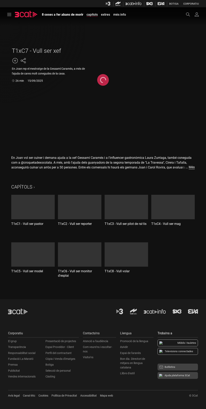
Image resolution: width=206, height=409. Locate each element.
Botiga (173, 3)
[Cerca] (189, 14)
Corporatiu (191, 3)
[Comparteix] (23, 60)
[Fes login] (196, 14)
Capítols (21, 187)
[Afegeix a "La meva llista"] (15, 60)
